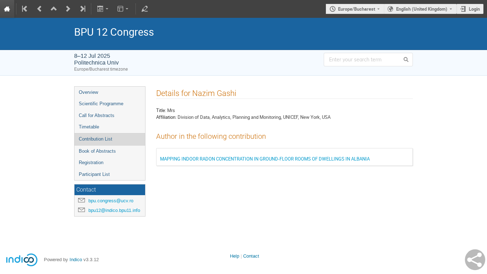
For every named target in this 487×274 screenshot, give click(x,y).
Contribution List (95, 139)
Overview (88, 92)
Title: (161, 110)
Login (474, 9)
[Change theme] (123, 9)
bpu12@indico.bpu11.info (114, 210)
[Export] (103, 9)
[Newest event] (82, 9)
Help (234, 256)
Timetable (89, 127)
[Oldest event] (25, 9)
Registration (91, 162)
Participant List (94, 174)
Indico (76, 260)
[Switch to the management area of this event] (145, 9)
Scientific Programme (101, 103)
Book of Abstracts (97, 151)
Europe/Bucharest (356, 9)
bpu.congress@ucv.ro (110, 201)
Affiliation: (166, 117)
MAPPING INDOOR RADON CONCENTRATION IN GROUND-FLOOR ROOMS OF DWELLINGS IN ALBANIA (265, 159)
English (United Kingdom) (421, 9)
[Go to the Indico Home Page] (7, 9)
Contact (251, 256)
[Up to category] (54, 9)
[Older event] (39, 9)
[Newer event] (68, 9)
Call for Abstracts (96, 115)
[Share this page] (475, 259)
